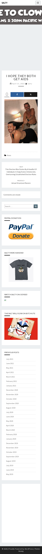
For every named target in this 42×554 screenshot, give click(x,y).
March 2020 (10, 430)
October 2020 (11, 399)
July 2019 (9, 465)
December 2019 (12, 443)
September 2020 (12, 403)
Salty (4, 2)
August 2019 (10, 461)
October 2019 (11, 452)
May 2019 (9, 474)
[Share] (17, 94)
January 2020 (11, 439)
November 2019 (12, 448)
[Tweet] (30, 94)
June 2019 (10, 470)
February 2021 (11, 381)
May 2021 (9, 368)
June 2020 (10, 416)
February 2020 (11, 434)
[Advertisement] (21, 49)
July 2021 (9, 359)
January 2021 (11, 386)
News (9, 155)
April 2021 (10, 372)
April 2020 (10, 425)
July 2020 (9, 412)
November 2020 (12, 394)
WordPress (29, 549)
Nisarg (21, 551)
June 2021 (10, 363)
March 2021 (10, 377)
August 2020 (10, 408)
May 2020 (9, 421)
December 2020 (12, 390)
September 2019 (12, 456)
